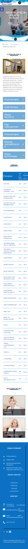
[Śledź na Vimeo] (10, 532)
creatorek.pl (14, 488)
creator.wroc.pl (14, 482)
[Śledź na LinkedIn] (7, 532)
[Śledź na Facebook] (4, 532)
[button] (2, 9)
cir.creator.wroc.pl (14, 491)
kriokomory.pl (14, 485)
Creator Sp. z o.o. (20, 540)
